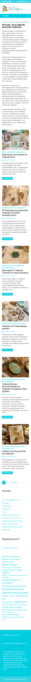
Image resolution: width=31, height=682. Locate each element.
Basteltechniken (8, 562)
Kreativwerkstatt (8, 381)
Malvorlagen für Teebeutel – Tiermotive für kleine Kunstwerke (15, 271)
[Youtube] (21, 1)
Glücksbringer (7, 602)
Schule (4, 512)
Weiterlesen (7, 178)
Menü (7, 16)
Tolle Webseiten (19, 617)
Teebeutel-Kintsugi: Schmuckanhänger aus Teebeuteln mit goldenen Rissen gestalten (14, 388)
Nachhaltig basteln (20, 610)
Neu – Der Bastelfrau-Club (11, 500)
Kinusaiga (5, 503)
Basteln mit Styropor (11, 559)
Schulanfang (6, 506)
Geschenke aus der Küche (14, 586)
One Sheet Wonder (7, 612)
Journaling (5, 604)
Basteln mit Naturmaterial (10, 515)
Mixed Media (7, 610)
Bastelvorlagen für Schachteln (12, 527)
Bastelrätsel (6, 530)
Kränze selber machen (12, 607)
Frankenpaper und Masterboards (17, 575)
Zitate (4, 619)
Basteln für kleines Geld (10, 524)
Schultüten (5, 509)
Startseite (5, 22)
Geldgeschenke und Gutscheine (11, 581)
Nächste (14, 482)
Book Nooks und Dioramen (11, 567)
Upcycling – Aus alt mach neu (12, 518)
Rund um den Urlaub (10, 615)
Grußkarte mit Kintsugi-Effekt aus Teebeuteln (14, 452)
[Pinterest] (24, 1)
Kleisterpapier (22, 604)
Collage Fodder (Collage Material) (12, 571)
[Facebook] (19, 1)
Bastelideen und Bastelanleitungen (13, 152)
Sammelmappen (7, 617)
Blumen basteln (9, 564)
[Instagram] (26, 1)
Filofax (4, 575)
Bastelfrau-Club (7, 265)
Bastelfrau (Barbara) (10, 160)
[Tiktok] (28, 1)
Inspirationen (20, 601)
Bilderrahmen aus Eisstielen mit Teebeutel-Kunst (14, 155)
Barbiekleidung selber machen (12, 521)
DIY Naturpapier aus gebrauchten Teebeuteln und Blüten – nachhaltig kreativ (15, 212)
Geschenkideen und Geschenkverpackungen (15, 591)
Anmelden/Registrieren (9, 548)
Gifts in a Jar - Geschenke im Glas (15, 597)
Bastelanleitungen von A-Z (12, 635)
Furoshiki (5, 577)
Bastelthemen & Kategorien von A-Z (15, 643)
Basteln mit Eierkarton (11, 556)
